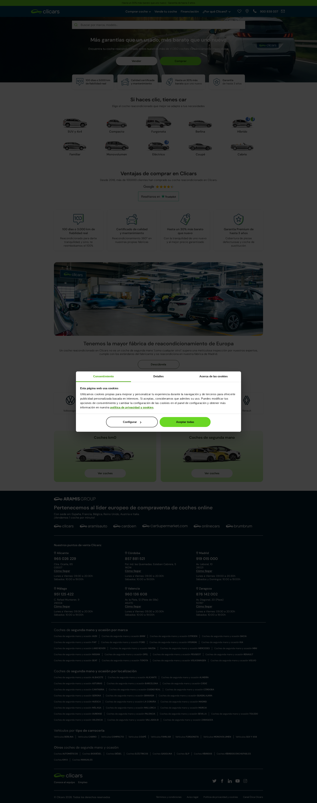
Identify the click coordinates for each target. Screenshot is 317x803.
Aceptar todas (185, 421)
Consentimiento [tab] (103, 376)
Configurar (130, 421)
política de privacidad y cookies (131, 407)
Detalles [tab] (158, 376)
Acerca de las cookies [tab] (213, 376)
